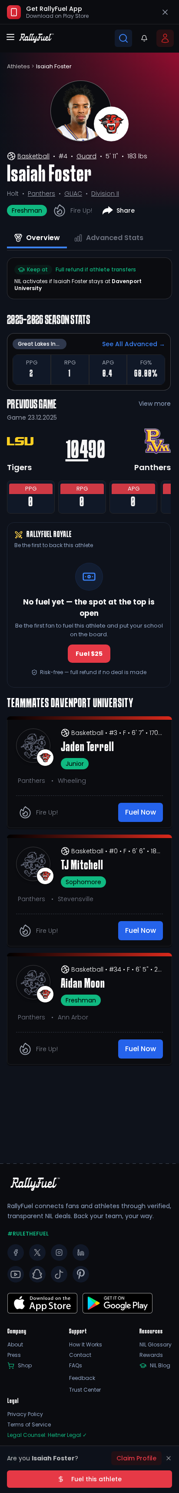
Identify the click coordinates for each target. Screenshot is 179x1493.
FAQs (75, 1365)
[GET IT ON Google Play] (42, 1303)
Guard (86, 156)
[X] (37, 1252)
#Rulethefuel (28, 1233)
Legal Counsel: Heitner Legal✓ (47, 1435)
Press (14, 1355)
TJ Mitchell (82, 866)
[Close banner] (165, 12)
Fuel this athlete (96, 1479)
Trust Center (85, 1389)
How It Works (85, 1344)
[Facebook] (15, 1252)
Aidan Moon (83, 984)
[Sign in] (165, 38)
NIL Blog (160, 1365)
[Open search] (123, 38)
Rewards (151, 1355)
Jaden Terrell (87, 747)
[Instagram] (59, 1252)
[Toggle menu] (10, 37)
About (15, 1344)
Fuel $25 (89, 653)
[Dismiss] (168, 1458)
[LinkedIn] (81, 1252)
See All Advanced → (133, 344)
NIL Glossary (155, 1344)
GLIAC (73, 193)
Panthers (41, 193)
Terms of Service (29, 1424)
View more (155, 403)
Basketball (33, 156)
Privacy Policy (25, 1414)
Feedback (82, 1378)
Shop (25, 1365)
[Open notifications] (144, 38)
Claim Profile (136, 1458)
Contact (80, 1355)
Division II (105, 193)
